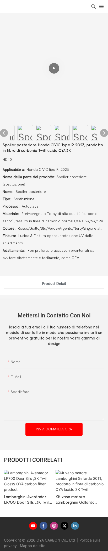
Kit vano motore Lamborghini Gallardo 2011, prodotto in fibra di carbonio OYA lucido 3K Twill (78, 500)
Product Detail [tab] (54, 283)
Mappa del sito (32, 545)
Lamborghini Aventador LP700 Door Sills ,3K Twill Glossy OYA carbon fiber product (26, 500)
